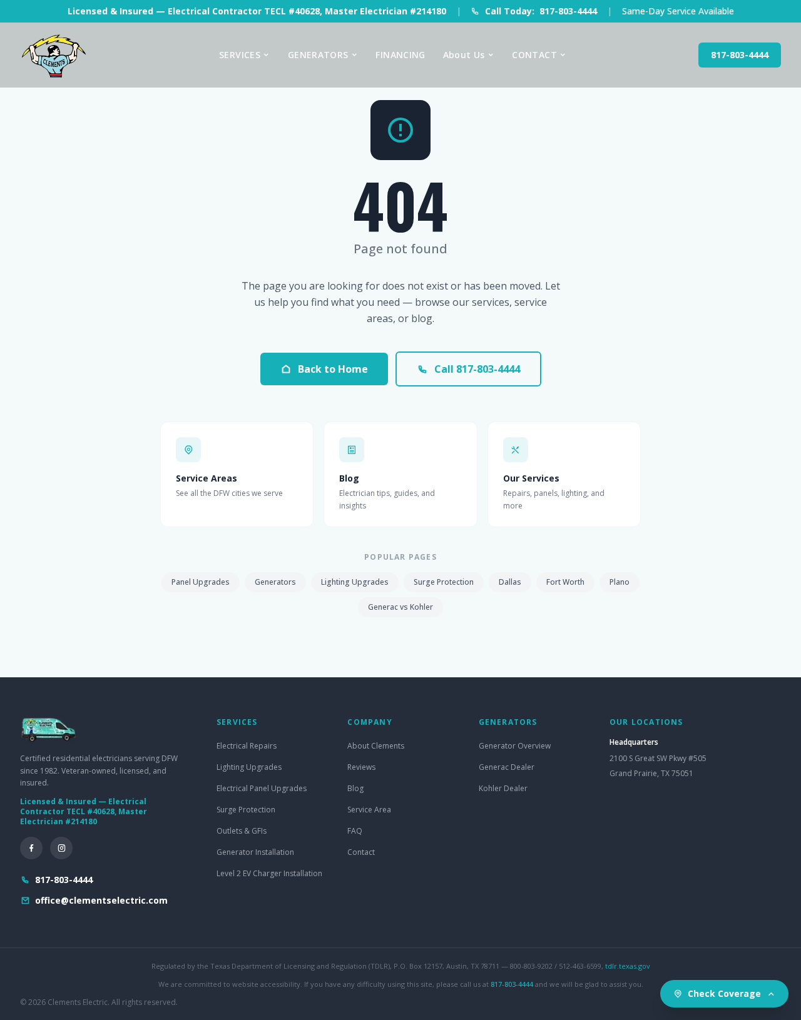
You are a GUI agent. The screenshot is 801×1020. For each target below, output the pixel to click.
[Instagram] (61, 848)
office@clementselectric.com (101, 900)
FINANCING (400, 55)
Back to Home (333, 369)
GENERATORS (318, 55)
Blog (355, 788)
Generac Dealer (506, 767)
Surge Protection (444, 582)
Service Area (369, 809)
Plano (620, 582)
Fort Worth (565, 582)
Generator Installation (255, 852)
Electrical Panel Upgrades (262, 788)
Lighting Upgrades (355, 582)
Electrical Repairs (247, 745)
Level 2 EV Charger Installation (269, 873)
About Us (464, 55)
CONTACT (534, 55)
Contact (361, 852)
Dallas (510, 582)
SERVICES (239, 55)
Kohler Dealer (503, 788)
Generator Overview (515, 745)
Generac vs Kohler (400, 607)
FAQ (354, 831)
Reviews (361, 767)
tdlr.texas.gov (627, 966)
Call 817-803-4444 (477, 369)
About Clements (375, 745)
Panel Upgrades (200, 582)
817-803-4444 (739, 55)
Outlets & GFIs (242, 831)
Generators (275, 582)
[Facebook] (31, 848)
